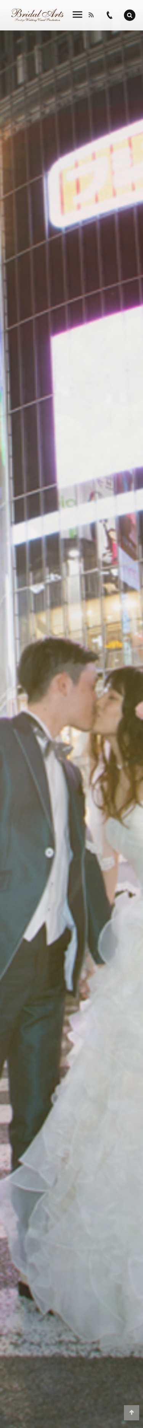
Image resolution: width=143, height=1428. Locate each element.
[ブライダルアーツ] (37, 15)
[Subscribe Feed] (93, 15)
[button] (129, 15)
